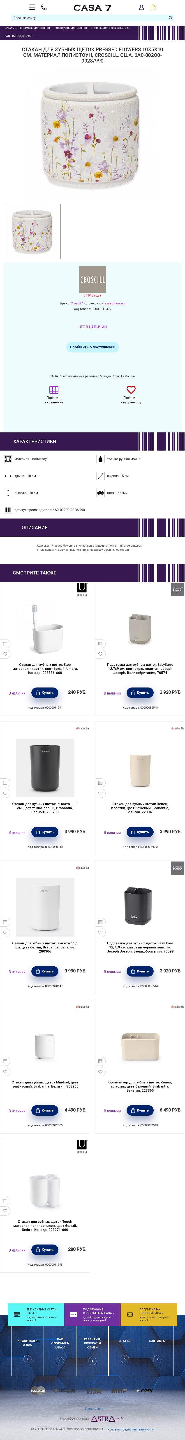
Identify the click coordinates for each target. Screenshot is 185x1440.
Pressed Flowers (113, 303)
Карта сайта (94, 1408)
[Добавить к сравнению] (5, 643)
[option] (33, 231)
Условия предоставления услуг (130, 1429)
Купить (48, 693)
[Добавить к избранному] (5, 654)
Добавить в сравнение (54, 400)
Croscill (76, 303)
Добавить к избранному (131, 400)
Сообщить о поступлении (92, 347)
